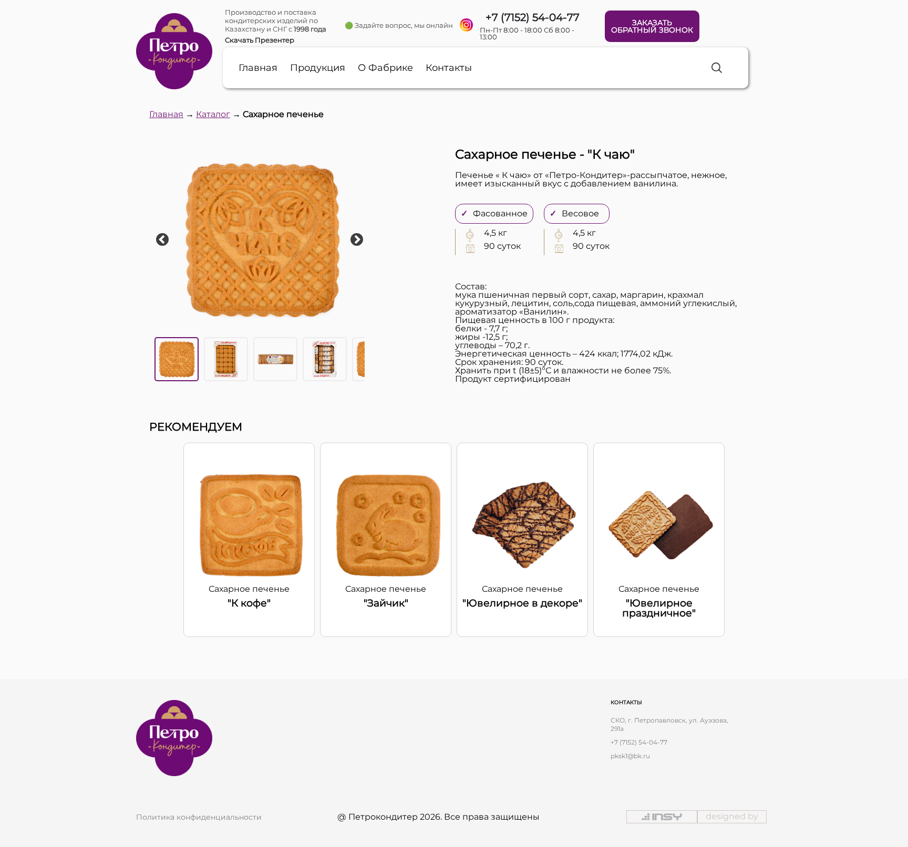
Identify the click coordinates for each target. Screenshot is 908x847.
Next (357, 240)
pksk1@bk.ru (630, 756)
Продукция (317, 68)
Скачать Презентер (259, 40)
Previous (162, 240)
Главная (258, 68)
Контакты (449, 68)
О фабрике (385, 68)
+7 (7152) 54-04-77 (639, 742)
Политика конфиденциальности (199, 817)
